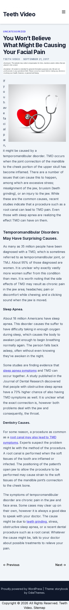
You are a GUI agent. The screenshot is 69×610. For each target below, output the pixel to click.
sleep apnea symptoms (20, 370)
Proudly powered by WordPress (22, 588)
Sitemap (39, 608)
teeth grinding (37, 521)
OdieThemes (36, 592)
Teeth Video (19, 14)
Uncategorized (14, 31)
